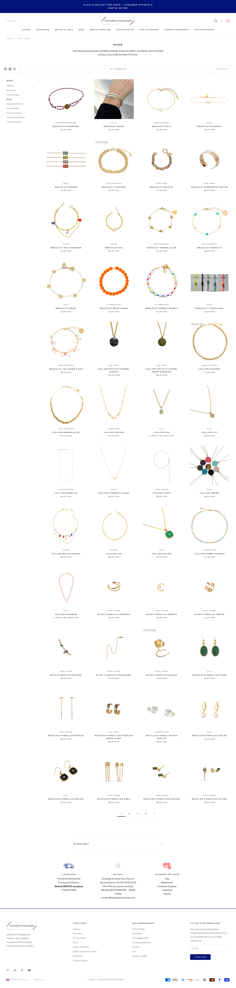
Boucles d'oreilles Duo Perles (162, 737)
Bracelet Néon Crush (114, 308)
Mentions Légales (140, 956)
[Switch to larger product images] (5, 69)
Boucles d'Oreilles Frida (210, 675)
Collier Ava (162, 432)
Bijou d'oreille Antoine (66, 675)
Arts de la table (64, 29)
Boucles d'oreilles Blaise (209, 799)
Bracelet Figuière (114, 187)
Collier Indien (209, 493)
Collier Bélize (162, 554)
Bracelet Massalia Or (161, 248)
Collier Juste (162, 493)
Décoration (42, 29)
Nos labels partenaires (141, 942)
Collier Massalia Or (66, 432)
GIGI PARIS (114, 365)
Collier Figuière (209, 369)
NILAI (66, 304)
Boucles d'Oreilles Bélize (66, 799)
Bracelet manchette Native (209, 187)
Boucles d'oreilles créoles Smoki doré (114, 737)
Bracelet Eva (114, 248)
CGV (134, 951)
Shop (19, 38)
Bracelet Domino (66, 187)
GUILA (113, 123)
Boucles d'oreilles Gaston (162, 799)
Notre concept (138, 929)
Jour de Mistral (162, 123)
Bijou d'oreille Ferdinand (113, 675)
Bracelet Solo (162, 126)
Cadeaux (26, 29)
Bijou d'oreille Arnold (161, 614)
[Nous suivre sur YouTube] (29, 970)
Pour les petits (125, 29)
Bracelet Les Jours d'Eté (66, 369)
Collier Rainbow (66, 614)
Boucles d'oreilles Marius (66, 736)
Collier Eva (114, 554)
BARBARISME (114, 428)
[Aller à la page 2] (154, 813)
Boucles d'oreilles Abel (113, 799)
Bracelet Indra (66, 308)
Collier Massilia (66, 493)
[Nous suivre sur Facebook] (8, 970)
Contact (135, 947)
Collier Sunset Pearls (209, 554)
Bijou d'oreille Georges (114, 614)
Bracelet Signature (66, 126)
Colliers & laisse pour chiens (85, 951)
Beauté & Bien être (100, 29)
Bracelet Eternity (209, 126)
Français (11, 21)
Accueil (10, 38)
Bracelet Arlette (162, 187)
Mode (81, 29)
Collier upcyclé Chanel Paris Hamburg (161, 370)
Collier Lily (209, 432)
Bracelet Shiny (114, 126)
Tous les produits (204, 29)
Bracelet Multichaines (66, 248)
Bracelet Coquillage (209, 308)
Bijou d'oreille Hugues (161, 675)
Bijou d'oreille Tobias (210, 614)
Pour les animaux (149, 29)
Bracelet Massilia (209, 248)
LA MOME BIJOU (114, 304)
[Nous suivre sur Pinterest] (22, 970)
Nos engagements (140, 938)
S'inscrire (200, 957)
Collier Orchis (114, 432)
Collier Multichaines (66, 554)
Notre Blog (136, 933)
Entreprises (78, 956)
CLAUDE (66, 244)
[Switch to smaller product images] (10, 69)
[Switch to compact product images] (14, 69)
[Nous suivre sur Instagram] (15, 970)
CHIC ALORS (161, 183)
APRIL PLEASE (162, 489)
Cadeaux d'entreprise (176, 29)
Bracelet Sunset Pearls (161, 308)
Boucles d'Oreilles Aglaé (209, 736)
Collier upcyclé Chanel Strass (114, 370)
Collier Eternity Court (114, 493)
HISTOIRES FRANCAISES (66, 123)
